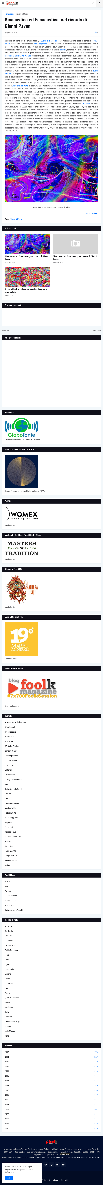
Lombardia (9, 969)
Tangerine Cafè (11, 856)
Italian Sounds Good (13, 789)
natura (7, 44)
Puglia (7, 993)
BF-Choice (9, 741)
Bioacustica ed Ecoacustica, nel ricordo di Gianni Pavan (26, 258)
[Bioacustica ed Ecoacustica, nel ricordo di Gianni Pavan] (27, 244)
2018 (51, 1090)
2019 (51, 1095)
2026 (51, 1128)
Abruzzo (8, 926)
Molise (7, 979)
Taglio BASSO (10, 851)
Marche (8, 974)
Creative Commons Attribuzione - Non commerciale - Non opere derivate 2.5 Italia (66, 1157)
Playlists (8, 822)
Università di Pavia (20, 86)
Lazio (7, 960)
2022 (51, 1109)
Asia (6, 886)
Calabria (8, 936)
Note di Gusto (10, 813)
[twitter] (57, 1164)
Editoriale (8, 770)
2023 (51, 1114)
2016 (51, 1081)
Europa (8, 891)
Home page (9, 14)
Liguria (7, 964)
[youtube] (63, 1164)
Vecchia (96, 330)
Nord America (10, 900)
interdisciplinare (40, 44)
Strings (8, 841)
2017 (51, 1085)
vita (95, 41)
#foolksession (10, 732)
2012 (51, 1062)
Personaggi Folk (11, 818)
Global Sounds (11, 896)
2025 (51, 1123)
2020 (51, 1100)
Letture (8, 794)
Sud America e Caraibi (14, 910)
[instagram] (51, 1164)
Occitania (9, 983)
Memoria (8, 798)
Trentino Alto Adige (12, 1021)
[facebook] (45, 1164)
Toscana (8, 1017)
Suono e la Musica (49, 41)
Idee (6, 784)
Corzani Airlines (11, 760)
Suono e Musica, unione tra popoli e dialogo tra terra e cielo (26, 291)
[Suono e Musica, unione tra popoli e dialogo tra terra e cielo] (27, 277)
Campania (9, 941)
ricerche (63, 50)
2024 (51, 1119)
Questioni (9, 827)
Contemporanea (11, 756)
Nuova (6, 330)
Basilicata (9, 931)
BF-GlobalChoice (12, 746)
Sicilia (7, 1012)
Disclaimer (53, 1180)
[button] (3, 3)
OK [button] (8, 1178)
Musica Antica (10, 808)
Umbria (8, 1026)
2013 (51, 1066)
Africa (7, 881)
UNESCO (86, 104)
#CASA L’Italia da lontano (15, 722)
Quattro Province (12, 998)
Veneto (8, 1036)
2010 (51, 1052)
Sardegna (9, 1007)
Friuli (7, 955)
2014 (51, 1071)
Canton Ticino (10, 945)
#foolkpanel (10, 727)
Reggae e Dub (10, 832)
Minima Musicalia (12, 803)
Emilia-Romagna (11, 950)
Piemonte (9, 988)
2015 (51, 1076)
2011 (51, 1057)
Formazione (10, 775)
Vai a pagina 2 (92, 213)
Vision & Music (22, 14)
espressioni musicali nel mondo (18, 56)
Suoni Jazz (9, 846)
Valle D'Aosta (10, 1031)
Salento (8, 1002)
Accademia (9, 737)
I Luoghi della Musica (13, 779)
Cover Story (9, 765)
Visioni (7, 865)
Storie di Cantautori (13, 837)
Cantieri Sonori (11, 751)
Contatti (64, 1180)
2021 (51, 1104)
